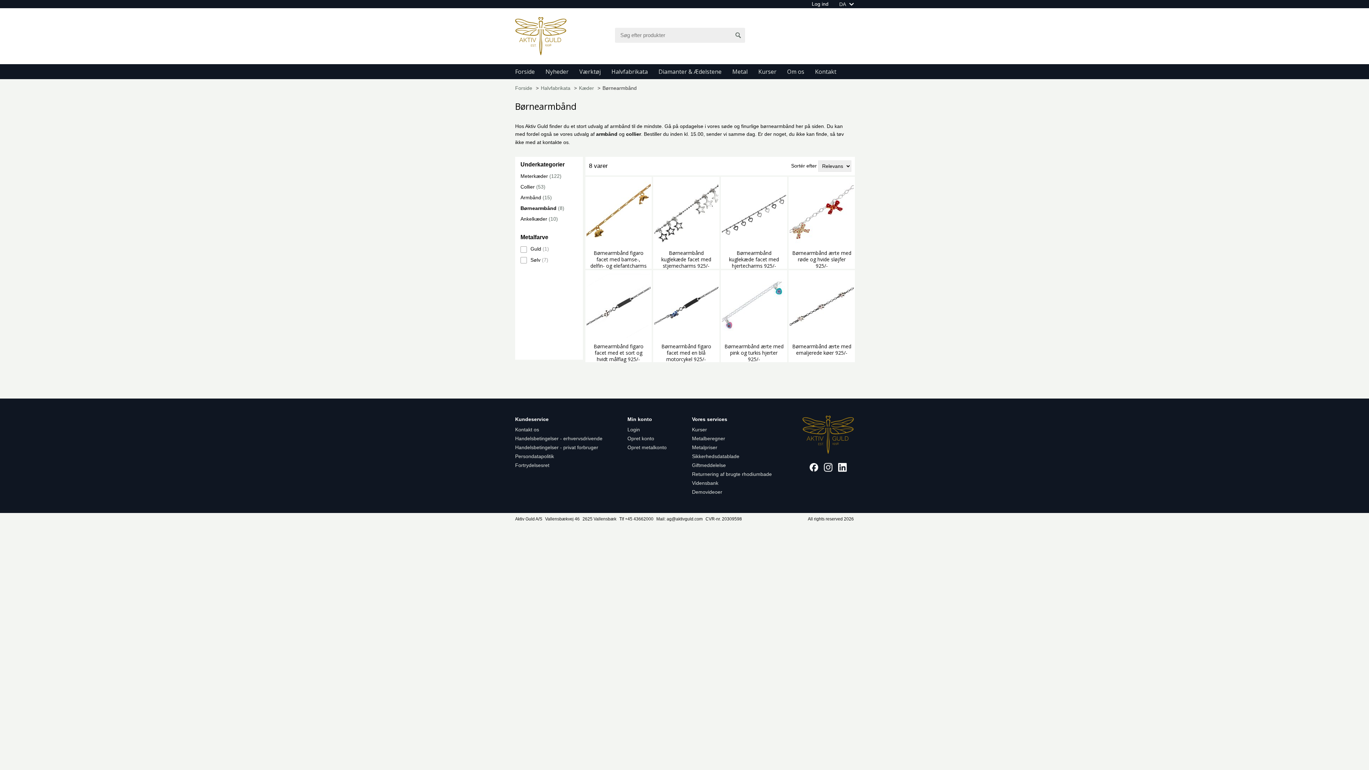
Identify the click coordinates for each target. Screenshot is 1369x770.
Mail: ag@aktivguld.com (679, 519)
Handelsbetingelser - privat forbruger (556, 447)
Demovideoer (707, 492)
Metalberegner (708, 438)
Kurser (767, 72)
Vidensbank (705, 483)
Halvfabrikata (629, 72)
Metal (740, 72)
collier (633, 134)
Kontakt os (527, 429)
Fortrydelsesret (532, 465)
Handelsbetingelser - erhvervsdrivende (559, 438)
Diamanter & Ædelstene (690, 72)
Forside (525, 72)
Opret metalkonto (647, 447)
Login (633, 429)
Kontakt (825, 72)
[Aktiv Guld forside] (540, 35)
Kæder (586, 88)
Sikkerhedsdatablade (715, 456)
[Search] (738, 35)
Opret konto (640, 438)
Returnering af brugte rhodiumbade (732, 474)
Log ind (820, 4)
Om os (795, 72)
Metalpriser (704, 447)
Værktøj (590, 72)
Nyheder (557, 72)
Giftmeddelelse (709, 465)
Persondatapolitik (534, 456)
